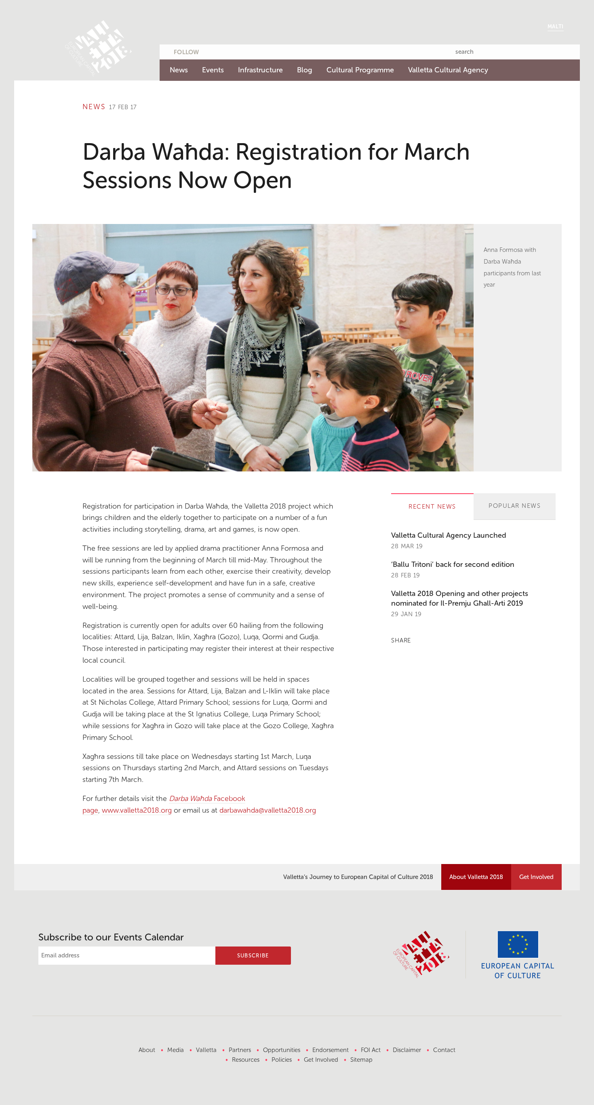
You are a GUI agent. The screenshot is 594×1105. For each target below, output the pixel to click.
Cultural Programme (360, 69)
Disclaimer (407, 1050)
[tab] (432, 506)
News (179, 69)
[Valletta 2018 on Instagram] (259, 50)
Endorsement (330, 1050)
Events (213, 69)
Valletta (206, 1050)
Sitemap (361, 1059)
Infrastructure (260, 69)
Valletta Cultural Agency (448, 69)
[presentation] (432, 507)
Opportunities (281, 1050)
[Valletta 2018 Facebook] (228, 50)
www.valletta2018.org (137, 810)
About (147, 1050)
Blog (304, 69)
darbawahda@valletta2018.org (267, 810)
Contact (444, 1050)
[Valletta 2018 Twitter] (212, 50)
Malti (556, 26)
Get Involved (536, 877)
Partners (240, 1050)
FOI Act (371, 1050)
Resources (245, 1059)
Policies (282, 1059)
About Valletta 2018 (476, 877)
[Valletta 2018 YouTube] (244, 50)
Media (175, 1050)
